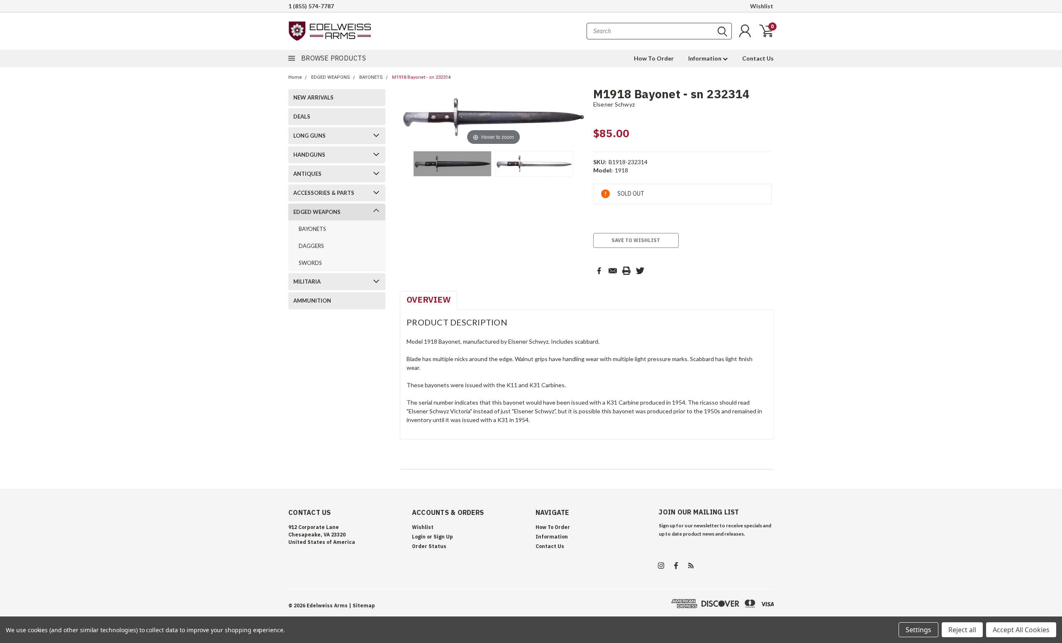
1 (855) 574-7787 (311, 6)
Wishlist (761, 6)
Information (705, 58)
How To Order (654, 58)
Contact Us (758, 58)
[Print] (626, 271)
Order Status (429, 546)
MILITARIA (307, 281)
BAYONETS (371, 77)
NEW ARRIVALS (313, 97)
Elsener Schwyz (614, 104)
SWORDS (310, 263)
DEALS (301, 116)
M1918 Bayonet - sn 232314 (421, 77)
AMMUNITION (312, 300)
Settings (918, 629)
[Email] (613, 271)
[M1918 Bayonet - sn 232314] (452, 163)
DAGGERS (311, 246)
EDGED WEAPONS (330, 77)
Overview (429, 299)
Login (419, 537)
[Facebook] (599, 271)
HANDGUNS (309, 154)
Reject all (962, 629)
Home (295, 77)
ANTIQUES (307, 173)
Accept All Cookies (1021, 629)
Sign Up (443, 537)
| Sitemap (362, 605)
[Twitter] (640, 271)
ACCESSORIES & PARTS (323, 192)
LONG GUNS (309, 135)
